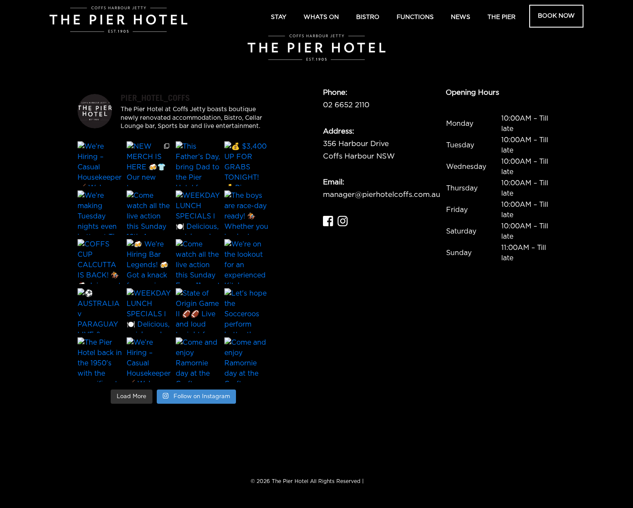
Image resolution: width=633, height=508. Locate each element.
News (460, 17)
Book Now (556, 16)
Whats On (321, 17)
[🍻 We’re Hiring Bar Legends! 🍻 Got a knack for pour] (149, 261)
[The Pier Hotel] (118, 19)
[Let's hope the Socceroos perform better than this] (246, 310)
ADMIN (374, 481)
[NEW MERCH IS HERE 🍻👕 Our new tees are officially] (149, 163)
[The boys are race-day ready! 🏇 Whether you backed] (246, 212)
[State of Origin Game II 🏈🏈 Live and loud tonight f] (198, 310)
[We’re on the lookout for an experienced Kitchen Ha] (246, 261)
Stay (278, 17)
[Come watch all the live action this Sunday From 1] (198, 261)
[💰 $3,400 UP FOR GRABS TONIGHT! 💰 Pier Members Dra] (246, 163)
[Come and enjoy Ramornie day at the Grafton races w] (198, 359)
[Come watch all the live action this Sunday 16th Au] (149, 212)
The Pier (501, 17)
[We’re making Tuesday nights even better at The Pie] (100, 212)
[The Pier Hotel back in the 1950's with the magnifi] (100, 359)
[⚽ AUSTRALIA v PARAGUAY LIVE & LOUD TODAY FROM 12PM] (100, 310)
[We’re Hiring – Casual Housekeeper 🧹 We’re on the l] (100, 163)
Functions (415, 17)
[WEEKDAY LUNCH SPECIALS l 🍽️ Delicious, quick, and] (198, 212)
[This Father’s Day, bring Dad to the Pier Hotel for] (198, 163)
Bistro (367, 17)
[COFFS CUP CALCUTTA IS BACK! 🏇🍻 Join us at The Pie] (100, 261)
